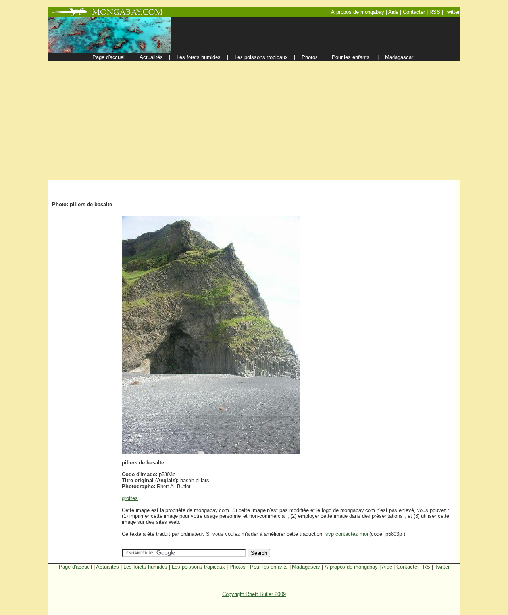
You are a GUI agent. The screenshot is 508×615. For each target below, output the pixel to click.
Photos (237, 567)
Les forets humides (145, 567)
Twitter (442, 567)
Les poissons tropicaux (198, 567)
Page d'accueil (75, 567)
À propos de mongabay (351, 567)
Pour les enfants (269, 567)
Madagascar (306, 567)
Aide (387, 567)
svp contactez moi (346, 534)
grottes (130, 498)
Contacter (407, 567)
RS (426, 567)
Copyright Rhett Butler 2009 (254, 594)
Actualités (107, 567)
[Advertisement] (254, 120)
